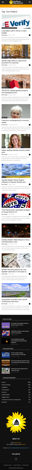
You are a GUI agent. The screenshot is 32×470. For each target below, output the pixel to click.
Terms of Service (17, 465)
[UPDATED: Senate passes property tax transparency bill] (16, 81)
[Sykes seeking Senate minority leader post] (16, 141)
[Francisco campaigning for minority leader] (16, 111)
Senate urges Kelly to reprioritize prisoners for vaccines (14, 62)
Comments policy (7, 465)
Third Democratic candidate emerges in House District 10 (16, 211)
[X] (16, 459)
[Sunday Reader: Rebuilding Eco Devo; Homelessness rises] (16, 231)
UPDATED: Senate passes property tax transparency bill (15, 92)
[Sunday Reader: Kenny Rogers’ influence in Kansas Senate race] (16, 171)
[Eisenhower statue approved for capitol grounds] (6, 371)
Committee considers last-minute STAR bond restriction (14, 300)
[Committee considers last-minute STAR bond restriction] (16, 290)
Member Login (16, 6)
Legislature (4, 117)
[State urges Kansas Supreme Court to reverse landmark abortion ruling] (6, 363)
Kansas (3, 147)
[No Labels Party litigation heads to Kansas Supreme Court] (6, 325)
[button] (2, 2)
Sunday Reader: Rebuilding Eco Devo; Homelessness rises (16, 241)
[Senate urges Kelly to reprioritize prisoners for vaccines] (16, 51)
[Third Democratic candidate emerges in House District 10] (16, 201)
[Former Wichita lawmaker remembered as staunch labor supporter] (6, 341)
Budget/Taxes (5, 87)
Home (3, 9)
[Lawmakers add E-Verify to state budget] (16, 22)
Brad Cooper (4, 35)
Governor (4, 57)
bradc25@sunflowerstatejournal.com (19, 448)
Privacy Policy (25, 465)
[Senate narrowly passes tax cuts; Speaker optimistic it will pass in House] (16, 260)
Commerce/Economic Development (9, 28)
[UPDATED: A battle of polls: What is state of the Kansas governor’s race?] (6, 333)
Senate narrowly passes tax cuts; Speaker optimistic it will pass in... (15, 271)
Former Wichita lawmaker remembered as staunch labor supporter (19, 341)
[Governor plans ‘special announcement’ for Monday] (6, 355)
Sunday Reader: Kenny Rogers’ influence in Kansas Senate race (14, 181)
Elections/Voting (5, 207)
